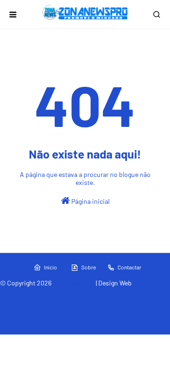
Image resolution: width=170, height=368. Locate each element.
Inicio (50, 267)
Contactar (129, 267)
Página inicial (90, 201)
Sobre (88, 267)
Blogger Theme (79, 303)
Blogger (145, 303)
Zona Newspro (73, 283)
